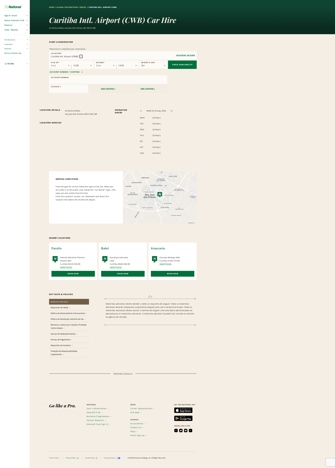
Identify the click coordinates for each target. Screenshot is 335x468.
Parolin (56, 248)
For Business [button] (9, 40)
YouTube (186, 430)
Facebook (176, 430)
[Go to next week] (171, 111)
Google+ (190, 430)
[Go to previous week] (141, 111)
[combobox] (123, 55)
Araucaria (158, 248)
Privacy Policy (71, 458)
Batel (105, 248)
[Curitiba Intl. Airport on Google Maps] (160, 197)
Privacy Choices (110, 458)
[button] (15, 15)
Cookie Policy (90, 458)
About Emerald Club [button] (14, 20)
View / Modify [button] (11, 30)
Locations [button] (8, 44)
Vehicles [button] (7, 49)
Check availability (182, 65)
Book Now (73, 274)
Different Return (185, 55)
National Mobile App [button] (12, 53)
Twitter (181, 430)
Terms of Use (54, 458)
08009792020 (66, 267)
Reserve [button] (8, 25)
